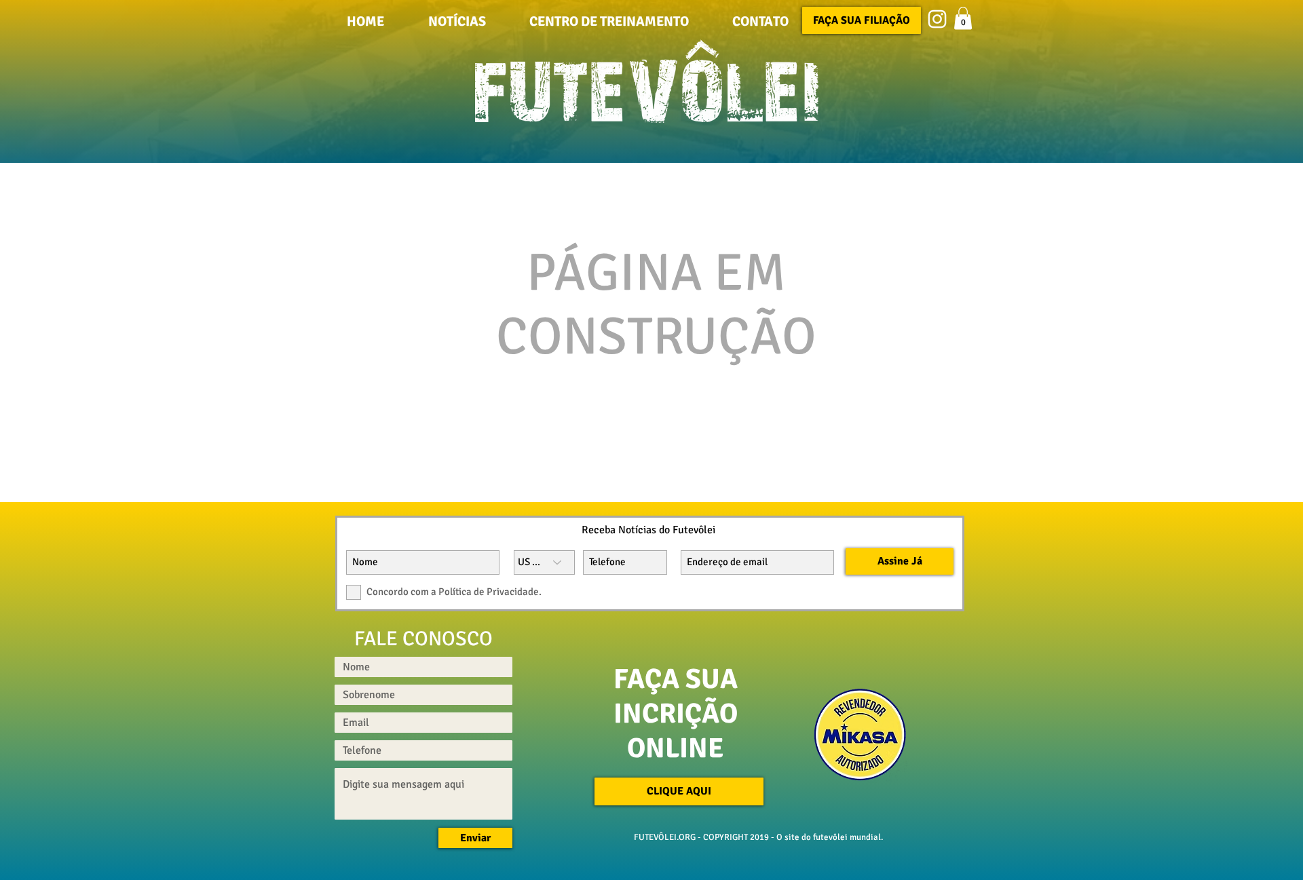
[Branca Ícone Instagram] (937, 19)
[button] (760, 20)
